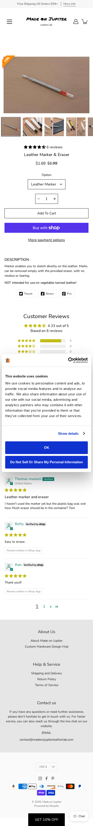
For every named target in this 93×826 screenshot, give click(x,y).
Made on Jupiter (51, 802)
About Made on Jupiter (46, 641)
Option (46, 175)
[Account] (75, 21)
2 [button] (44, 606)
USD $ (43, 766)
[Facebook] (46, 778)
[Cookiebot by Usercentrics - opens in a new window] (68, 360)
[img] (15, 490)
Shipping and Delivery (46, 673)
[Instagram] (40, 778)
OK (46, 447)
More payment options (46, 240)
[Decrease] (38, 199)
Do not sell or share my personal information (46, 462)
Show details (68, 433)
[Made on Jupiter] (46, 21)
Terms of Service (46, 685)
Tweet (28, 293)
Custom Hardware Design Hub (46, 646)
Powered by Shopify (46, 806)
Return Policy (46, 679)
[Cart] (84, 21)
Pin (69, 293)
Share (50, 293)
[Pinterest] (53, 778)
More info (69, 4)
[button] (35, 147)
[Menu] (9, 21)
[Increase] (54, 199)
